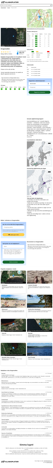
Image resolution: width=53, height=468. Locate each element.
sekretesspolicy (49, 462)
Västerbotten (3, 7)
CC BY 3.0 (37, 307)
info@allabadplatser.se (48, 460)
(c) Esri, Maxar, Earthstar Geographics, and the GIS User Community (12, 282)
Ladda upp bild (20, 44)
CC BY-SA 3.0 (34, 355)
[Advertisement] (13, 18)
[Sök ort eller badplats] (51, 5)
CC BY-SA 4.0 (14, 307)
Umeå (8, 7)
